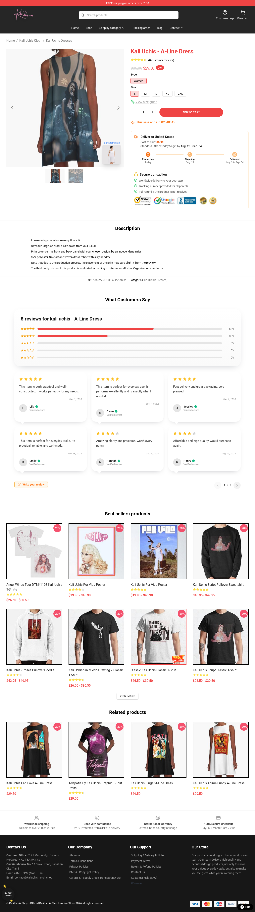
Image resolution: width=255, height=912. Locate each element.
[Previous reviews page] (217, 485)
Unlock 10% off (8, 894)
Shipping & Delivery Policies (147, 855)
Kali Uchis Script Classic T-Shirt (214, 670)
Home (10, 40)
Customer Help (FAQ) (144, 877)
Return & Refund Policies (146, 866)
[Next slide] (118, 107)
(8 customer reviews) (161, 60)
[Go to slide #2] (75, 176)
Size (133, 87)
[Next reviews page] (237, 485)
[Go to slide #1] (55, 176)
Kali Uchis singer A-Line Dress (152, 783)
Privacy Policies (78, 866)
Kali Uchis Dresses (59, 40)
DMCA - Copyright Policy (84, 872)
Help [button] (247, 907)
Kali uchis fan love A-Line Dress (29, 783)
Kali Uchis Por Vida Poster (87, 585)
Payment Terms (140, 861)
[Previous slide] (12, 107)
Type (134, 74)
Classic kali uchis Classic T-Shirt (153, 670)
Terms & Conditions (81, 861)
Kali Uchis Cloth (30, 40)
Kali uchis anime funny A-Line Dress (218, 783)
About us (74, 855)
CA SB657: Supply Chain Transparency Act (95, 877)
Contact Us (138, 872)
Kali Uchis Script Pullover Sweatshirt (218, 585)
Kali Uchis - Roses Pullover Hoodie (30, 670)
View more (127, 696)
